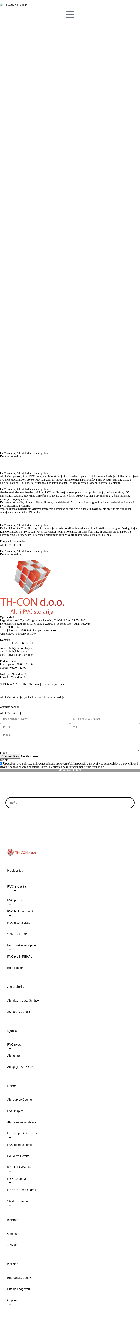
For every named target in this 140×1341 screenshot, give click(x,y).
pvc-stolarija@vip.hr (21, 654)
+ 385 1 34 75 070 (22, 643)
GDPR (4, 760)
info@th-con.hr (18, 651)
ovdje (101, 766)
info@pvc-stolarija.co (21, 648)
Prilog (3, 752)
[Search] (128, 803)
